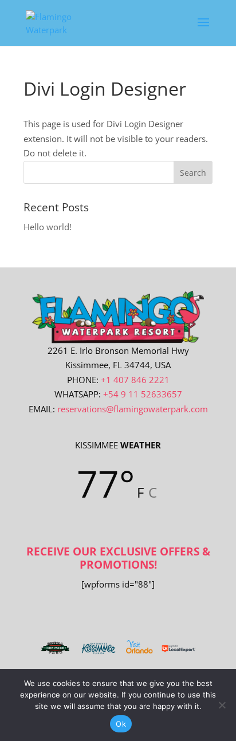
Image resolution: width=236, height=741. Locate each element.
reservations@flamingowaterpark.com (132, 409)
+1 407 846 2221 (135, 379)
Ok (121, 723)
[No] (221, 705)
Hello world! (47, 226)
